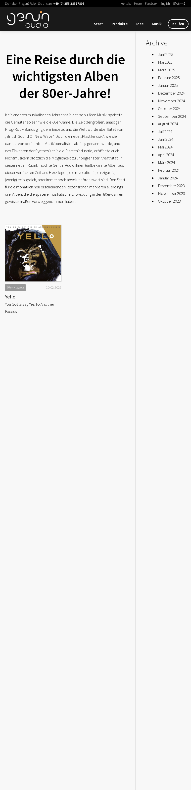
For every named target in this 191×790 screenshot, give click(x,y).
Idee (139, 23)
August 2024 (168, 124)
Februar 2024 (169, 170)
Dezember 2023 (171, 185)
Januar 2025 (168, 85)
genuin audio (30, 18)
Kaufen (178, 23)
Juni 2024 (165, 139)
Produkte (120, 23)
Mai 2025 (165, 62)
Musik (157, 23)
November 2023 (171, 193)
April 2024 (166, 154)
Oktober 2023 (169, 201)
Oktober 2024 (169, 108)
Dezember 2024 (171, 93)
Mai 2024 (165, 147)
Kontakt (126, 3)
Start (98, 23)
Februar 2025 (169, 77)
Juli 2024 (165, 131)
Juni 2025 (165, 54)
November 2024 (171, 101)
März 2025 (166, 70)
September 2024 (172, 116)
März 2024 (166, 162)
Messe (138, 3)
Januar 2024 (168, 178)
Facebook (151, 3)
